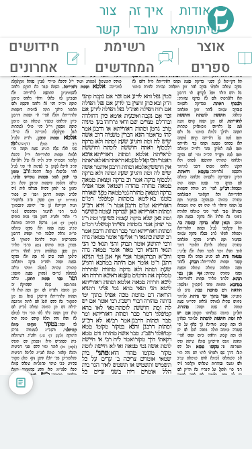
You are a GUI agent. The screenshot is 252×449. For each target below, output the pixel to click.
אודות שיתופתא (195, 20)
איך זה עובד (146, 20)
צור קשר (108, 20)
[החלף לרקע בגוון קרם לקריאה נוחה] (21, 382)
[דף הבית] (221, 28)
